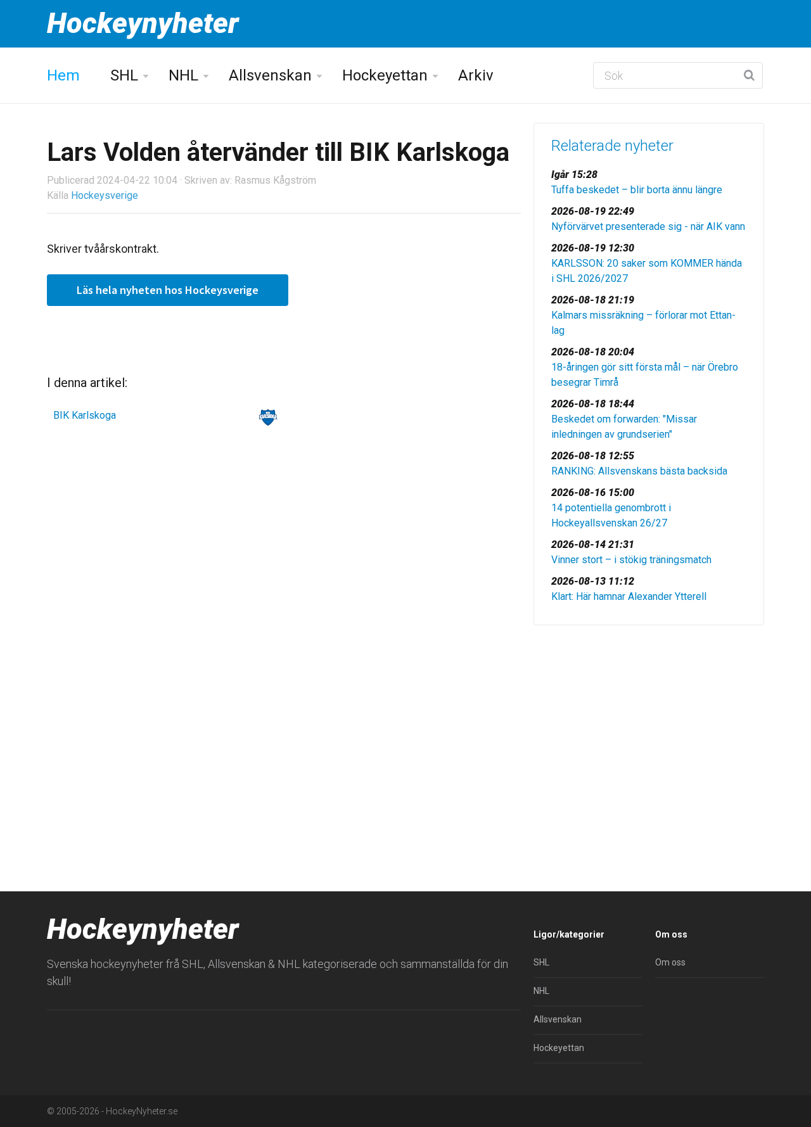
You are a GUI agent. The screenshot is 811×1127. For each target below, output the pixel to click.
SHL (124, 75)
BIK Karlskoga (84, 415)
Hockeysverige (104, 195)
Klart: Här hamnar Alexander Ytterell (628, 596)
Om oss (670, 962)
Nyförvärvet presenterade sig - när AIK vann (648, 226)
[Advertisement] (648, 733)
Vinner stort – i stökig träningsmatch (631, 560)
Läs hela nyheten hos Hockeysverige (168, 290)
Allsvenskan (270, 75)
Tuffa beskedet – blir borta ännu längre (636, 190)
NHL (183, 75)
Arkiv (476, 75)
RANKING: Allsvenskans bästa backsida (639, 471)
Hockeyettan (385, 75)
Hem (63, 75)
